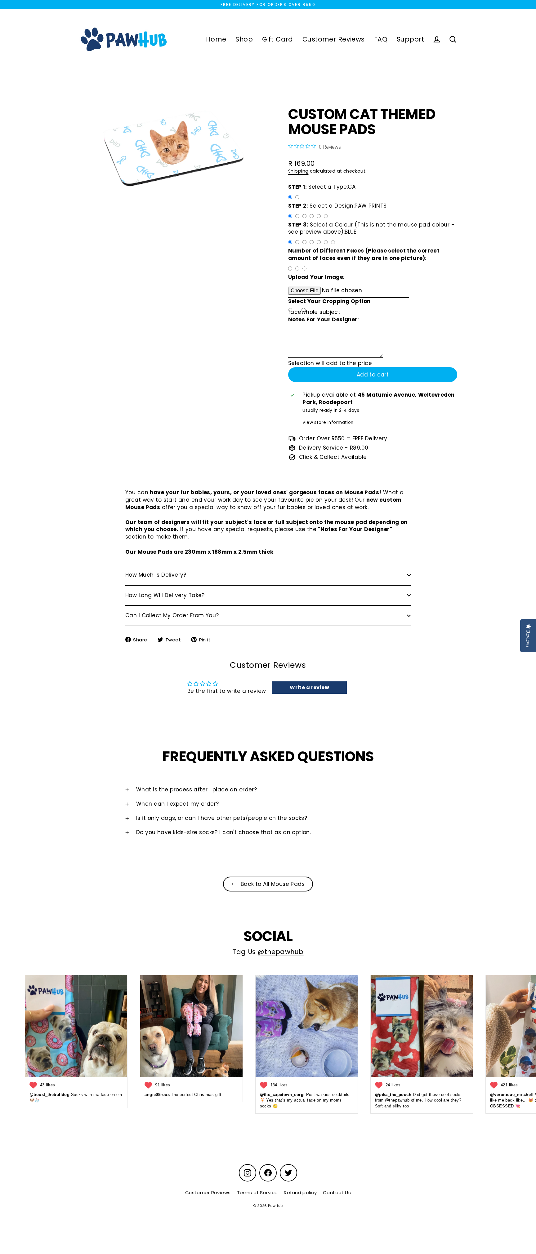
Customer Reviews (333, 39)
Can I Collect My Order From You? (172, 615)
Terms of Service (257, 1192)
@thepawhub (280, 951)
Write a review (309, 687)
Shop (244, 39)
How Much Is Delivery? (155, 575)
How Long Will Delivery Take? (165, 595)
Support (410, 39)
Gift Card (277, 39)
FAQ (380, 39)
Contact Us (337, 1192)
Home (216, 39)
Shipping (298, 171)
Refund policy (300, 1192)
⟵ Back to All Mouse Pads (268, 884)
